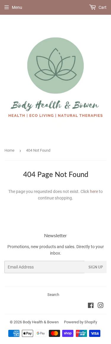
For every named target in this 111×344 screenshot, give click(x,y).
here (94, 191)
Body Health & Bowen (41, 322)
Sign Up (96, 267)
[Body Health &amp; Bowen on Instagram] (101, 306)
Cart (102, 7)
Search (53, 294)
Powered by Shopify (80, 322)
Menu (17, 7)
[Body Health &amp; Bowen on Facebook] (91, 306)
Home (9, 150)
